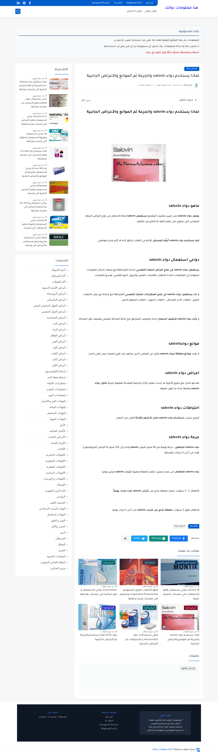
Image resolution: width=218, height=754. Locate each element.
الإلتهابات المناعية (55, 472)
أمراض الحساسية (56, 317)
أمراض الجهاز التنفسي (53, 311)
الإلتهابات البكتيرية (55, 454)
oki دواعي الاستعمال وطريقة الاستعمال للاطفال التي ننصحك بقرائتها (33, 138)
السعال (61, 544)
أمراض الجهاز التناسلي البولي (49, 305)
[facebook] (30, 3)
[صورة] (58, 83)
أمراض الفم (59, 347)
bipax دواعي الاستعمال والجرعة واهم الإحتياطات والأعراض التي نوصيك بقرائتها (35, 242)
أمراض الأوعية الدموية (53, 287)
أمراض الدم (59, 323)
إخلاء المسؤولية (109, 729)
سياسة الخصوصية (101, 3)
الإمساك (61, 484)
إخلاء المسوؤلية (134, 3)
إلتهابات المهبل (57, 419)
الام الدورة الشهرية (55, 490)
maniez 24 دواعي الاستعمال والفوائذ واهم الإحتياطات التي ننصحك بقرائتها (34, 225)
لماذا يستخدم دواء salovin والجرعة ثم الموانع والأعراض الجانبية (183, 639)
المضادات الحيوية (56, 556)
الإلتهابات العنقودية (55, 460)
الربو (62, 532)
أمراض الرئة (191, 69)
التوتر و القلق (58, 520)
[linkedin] (18, 3)
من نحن (149, 3)
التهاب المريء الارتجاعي (52, 508)
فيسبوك (62, 717)
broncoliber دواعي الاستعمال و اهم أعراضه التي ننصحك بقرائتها (98, 592)
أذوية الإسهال (58, 269)
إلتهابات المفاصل (56, 413)
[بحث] (17, 11)
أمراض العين (58, 341)
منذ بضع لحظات (190, 586)
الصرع (62, 550)
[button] (179, 538)
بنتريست (52, 717)
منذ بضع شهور (38, 78)
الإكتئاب (61, 448)
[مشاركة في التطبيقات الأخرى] (125, 538)
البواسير (61, 496)
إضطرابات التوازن (55, 389)
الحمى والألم (58, 526)
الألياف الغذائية (57, 430)
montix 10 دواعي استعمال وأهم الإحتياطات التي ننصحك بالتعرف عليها (181, 594)
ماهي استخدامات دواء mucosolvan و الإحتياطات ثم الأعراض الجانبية (142, 639)
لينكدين (42, 717)
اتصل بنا (109, 721)
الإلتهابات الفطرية (55, 466)
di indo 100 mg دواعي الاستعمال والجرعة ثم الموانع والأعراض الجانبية (34, 172)
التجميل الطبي (57, 502)
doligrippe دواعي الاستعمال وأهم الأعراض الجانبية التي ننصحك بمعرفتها (34, 190)
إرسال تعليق (188, 668)
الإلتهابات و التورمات (54, 478)
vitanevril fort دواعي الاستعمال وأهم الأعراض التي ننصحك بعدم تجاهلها (34, 120)
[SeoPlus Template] (198, 749)
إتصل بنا (118, 3)
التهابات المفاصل (56, 514)
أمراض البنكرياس (56, 299)
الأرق (62, 424)
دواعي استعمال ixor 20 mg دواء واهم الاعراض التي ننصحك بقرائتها (33, 207)
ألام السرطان (58, 275)
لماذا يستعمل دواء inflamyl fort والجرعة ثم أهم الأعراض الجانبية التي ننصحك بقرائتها (33, 86)
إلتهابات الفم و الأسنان (53, 401)
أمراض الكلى (58, 365)
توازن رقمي (151, 11)
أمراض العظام (57, 335)
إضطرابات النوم (57, 395)
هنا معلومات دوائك (181, 8)
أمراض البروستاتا (56, 293)
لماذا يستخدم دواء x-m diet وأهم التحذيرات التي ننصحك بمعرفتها (33, 155)
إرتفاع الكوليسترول (55, 371)
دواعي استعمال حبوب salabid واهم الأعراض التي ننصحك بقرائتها (34, 103)
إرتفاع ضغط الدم (56, 377)
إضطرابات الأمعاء (56, 383)
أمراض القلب (58, 353)
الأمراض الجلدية (57, 436)
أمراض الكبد (58, 359)
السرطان (60, 538)
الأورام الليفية (58, 442)
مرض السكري (134, 11)
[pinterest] (24, 3)
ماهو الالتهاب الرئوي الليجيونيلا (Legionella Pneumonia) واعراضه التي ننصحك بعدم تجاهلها (139, 594)
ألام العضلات (58, 281)
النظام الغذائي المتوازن (53, 562)
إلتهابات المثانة (57, 407)
